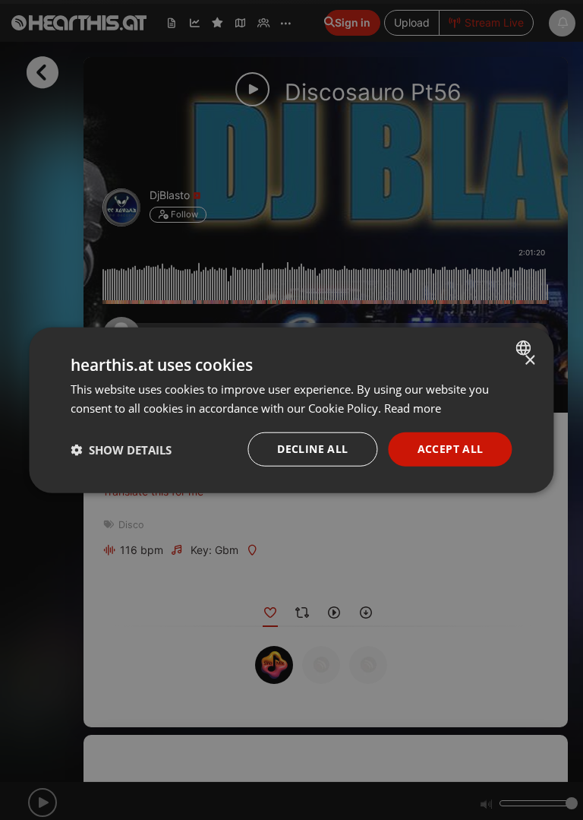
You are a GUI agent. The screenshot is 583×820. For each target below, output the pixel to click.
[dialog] (291, 410)
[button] (121, 449)
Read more (412, 407)
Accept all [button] (451, 449)
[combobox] (525, 347)
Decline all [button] (312, 449)
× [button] (529, 360)
